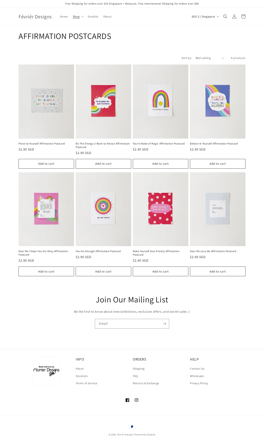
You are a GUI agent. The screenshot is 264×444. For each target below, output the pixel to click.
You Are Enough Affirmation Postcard (98, 251)
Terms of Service (86, 383)
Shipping (139, 368)
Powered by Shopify (145, 434)
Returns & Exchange (146, 383)
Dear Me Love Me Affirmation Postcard (213, 251)
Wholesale (197, 376)
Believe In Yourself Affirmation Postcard (214, 143)
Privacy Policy (199, 383)
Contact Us (197, 368)
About (80, 368)
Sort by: (186, 58)
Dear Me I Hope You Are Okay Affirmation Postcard (43, 253)
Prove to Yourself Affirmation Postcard (42, 143)
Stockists (82, 376)
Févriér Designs (125, 434)
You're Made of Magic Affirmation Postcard (159, 143)
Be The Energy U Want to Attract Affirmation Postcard (103, 145)
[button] (77, 16)
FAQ (135, 376)
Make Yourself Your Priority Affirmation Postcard (156, 253)
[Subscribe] (164, 324)
